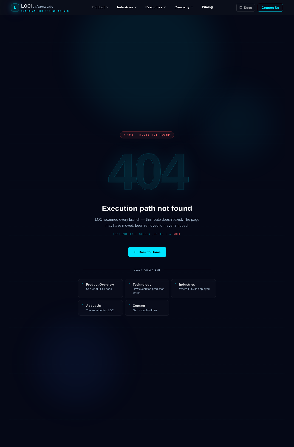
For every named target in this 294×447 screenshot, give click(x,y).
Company (182, 7)
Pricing (207, 7)
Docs (248, 7)
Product (98, 7)
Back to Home (150, 252)
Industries (125, 7)
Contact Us (270, 7)
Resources (153, 7)
